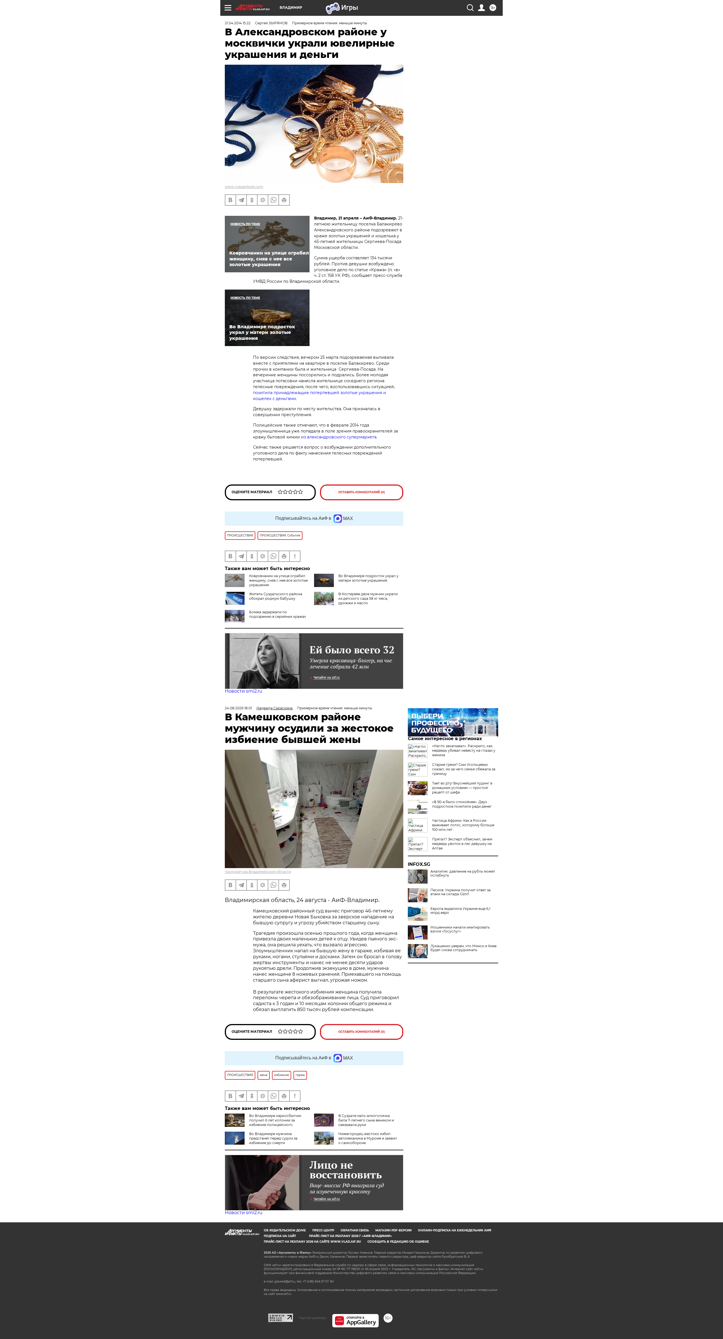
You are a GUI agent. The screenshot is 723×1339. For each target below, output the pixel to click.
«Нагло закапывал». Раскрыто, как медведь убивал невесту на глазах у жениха (463, 750)
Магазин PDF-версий (393, 1230)
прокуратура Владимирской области (258, 872)
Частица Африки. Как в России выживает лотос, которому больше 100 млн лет (463, 825)
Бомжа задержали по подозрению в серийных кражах (277, 614)
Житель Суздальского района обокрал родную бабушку (275, 596)
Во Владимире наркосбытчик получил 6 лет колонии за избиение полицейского (275, 1120)
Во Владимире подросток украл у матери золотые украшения (368, 578)
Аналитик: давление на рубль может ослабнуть (462, 873)
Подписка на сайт (280, 1236)
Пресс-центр (323, 1230)
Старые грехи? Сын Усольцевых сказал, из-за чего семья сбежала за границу (463, 769)
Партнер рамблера (312, 1318)
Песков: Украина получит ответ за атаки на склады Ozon (460, 892)
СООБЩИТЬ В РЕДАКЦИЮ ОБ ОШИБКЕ (398, 1242)
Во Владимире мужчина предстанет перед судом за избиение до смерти (273, 1138)
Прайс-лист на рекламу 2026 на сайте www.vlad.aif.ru (312, 1242)
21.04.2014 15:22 (238, 23)
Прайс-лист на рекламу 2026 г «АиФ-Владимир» (350, 1236)
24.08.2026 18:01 (238, 708)
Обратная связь (355, 1230)
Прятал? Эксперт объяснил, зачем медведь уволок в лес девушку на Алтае (462, 843)
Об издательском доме (285, 1230)
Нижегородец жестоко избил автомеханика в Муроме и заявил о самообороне (367, 1138)
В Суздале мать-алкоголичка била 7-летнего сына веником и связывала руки (366, 1120)
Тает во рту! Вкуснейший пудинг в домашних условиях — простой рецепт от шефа (462, 787)
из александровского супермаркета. (339, 437)
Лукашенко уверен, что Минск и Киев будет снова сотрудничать (463, 948)
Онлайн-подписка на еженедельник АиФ (454, 1230)
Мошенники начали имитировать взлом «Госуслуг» (460, 929)
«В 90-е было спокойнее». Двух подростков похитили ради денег (462, 804)
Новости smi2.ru (243, 691)
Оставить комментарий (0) (361, 492)
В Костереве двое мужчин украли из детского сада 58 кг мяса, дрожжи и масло (368, 598)
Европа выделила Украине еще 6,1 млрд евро (460, 911)
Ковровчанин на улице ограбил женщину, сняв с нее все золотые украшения (278, 580)
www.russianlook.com (244, 186)
